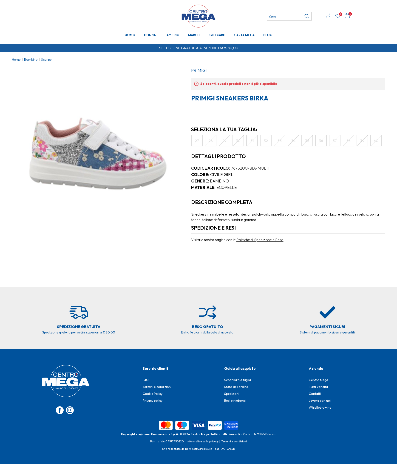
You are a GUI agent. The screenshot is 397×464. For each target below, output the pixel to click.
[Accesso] (328, 16)
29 (224, 140)
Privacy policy (152, 401)
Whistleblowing (320, 407)
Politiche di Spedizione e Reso (260, 239)
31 (252, 140)
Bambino (171, 35)
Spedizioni (231, 394)
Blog (267, 35)
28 (211, 140)
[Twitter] (70, 410)
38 (348, 140)
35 (307, 140)
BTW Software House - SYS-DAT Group (210, 448)
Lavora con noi (320, 401)
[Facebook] (60, 410)
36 (321, 140)
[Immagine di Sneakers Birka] (98, 153)
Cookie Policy (152, 394)
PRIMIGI (199, 70)
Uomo (130, 35)
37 (335, 140)
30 (238, 140)
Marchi (194, 35)
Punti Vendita (318, 387)
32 (266, 140)
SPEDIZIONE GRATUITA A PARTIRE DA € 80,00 (198, 48)
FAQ (146, 380)
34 (293, 140)
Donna (150, 35)
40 (376, 140)
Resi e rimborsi (235, 401)
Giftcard (217, 35)
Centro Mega (318, 380)
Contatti (315, 394)
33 (280, 140)
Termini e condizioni (157, 387)
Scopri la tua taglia (237, 380)
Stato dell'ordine (236, 387)
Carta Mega (244, 35)
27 (197, 140)
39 (362, 140)
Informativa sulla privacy (202, 441)
